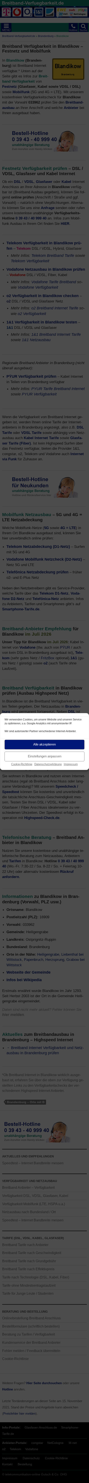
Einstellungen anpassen (44, 756)
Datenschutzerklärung (48, 764)
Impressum (71, 764)
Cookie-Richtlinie (21, 764)
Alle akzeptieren (44, 744)
